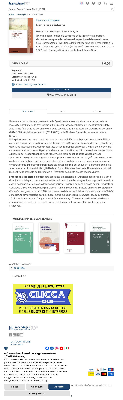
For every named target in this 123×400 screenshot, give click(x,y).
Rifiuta (14, 386)
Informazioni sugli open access (31, 84)
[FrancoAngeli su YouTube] (21, 335)
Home (11, 15)
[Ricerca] (112, 9)
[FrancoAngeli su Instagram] (18, 335)
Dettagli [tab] (96, 111)
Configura (37, 386)
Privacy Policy (37, 393)
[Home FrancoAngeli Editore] (19, 3)
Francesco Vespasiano (48, 20)
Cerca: (12, 9)
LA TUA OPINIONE (20, 341)
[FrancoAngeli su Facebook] (10, 335)
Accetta (59, 386)
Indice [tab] (63, 111)
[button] (81, 3)
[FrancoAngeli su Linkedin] (14, 335)
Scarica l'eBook (61, 90)
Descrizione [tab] (28, 111)
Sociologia (21, 15)
